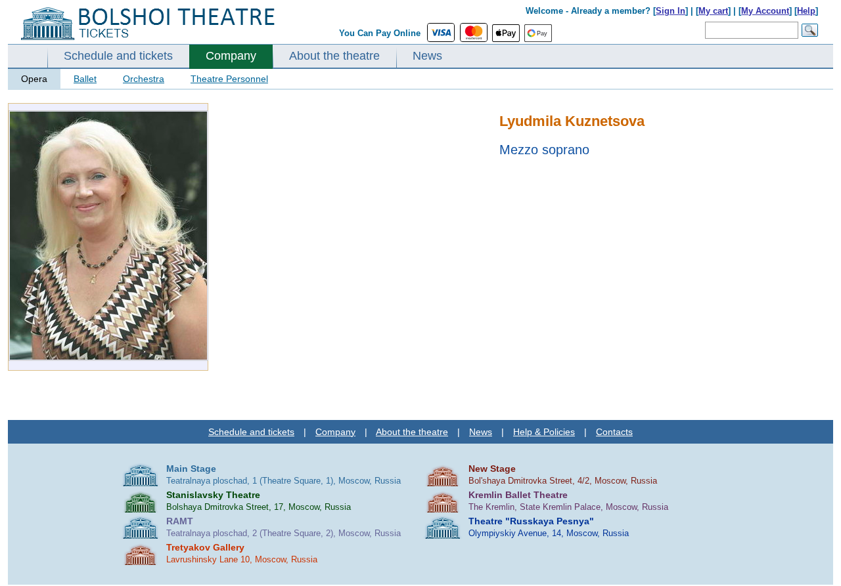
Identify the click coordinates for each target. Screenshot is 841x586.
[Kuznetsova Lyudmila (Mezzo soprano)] (108, 358)
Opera (34, 78)
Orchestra (143, 78)
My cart (713, 11)
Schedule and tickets (118, 55)
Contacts (614, 432)
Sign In (670, 11)
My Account (765, 11)
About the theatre (334, 55)
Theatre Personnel (229, 78)
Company (231, 55)
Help (806, 11)
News (427, 55)
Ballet (85, 78)
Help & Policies (544, 432)
